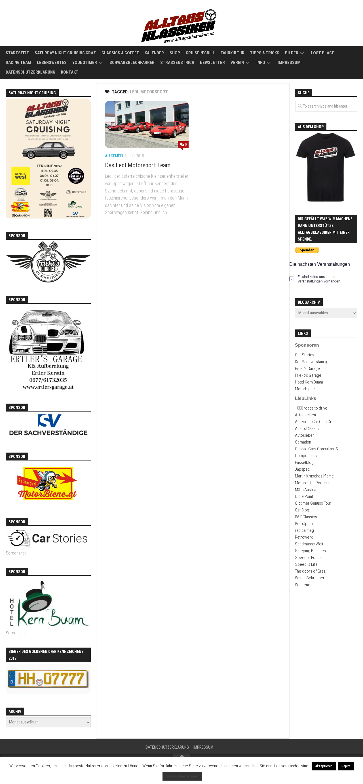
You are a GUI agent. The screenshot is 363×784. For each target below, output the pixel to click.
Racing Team (18, 62)
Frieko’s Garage (308, 375)
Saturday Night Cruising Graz (65, 52)
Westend (302, 584)
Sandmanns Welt (309, 544)
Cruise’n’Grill (200, 52)
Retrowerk (304, 537)
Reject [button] (346, 766)
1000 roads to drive (311, 408)
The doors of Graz (310, 571)
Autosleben (305, 435)
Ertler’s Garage (307, 368)
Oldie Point (304, 496)
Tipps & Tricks (264, 52)
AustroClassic (307, 428)
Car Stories (304, 354)
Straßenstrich (177, 62)
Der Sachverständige (313, 361)
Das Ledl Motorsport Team (137, 165)
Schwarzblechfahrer (132, 62)
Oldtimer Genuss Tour (313, 503)
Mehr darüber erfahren (182, 776)
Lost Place (322, 52)
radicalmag (304, 530)
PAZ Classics (306, 516)
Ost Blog (302, 510)
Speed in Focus (308, 557)
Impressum (289, 62)
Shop (175, 52)
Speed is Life (306, 564)
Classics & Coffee (120, 52)
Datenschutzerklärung (30, 72)
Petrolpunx (304, 523)
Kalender (154, 52)
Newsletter (212, 62)
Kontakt (69, 72)
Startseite (17, 52)
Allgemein (114, 156)
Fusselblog (304, 462)
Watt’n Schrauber (309, 577)
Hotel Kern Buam (309, 382)
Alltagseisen (305, 414)
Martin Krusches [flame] (315, 476)
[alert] (326, 279)
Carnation (303, 442)
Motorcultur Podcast (312, 482)
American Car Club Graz (315, 421)
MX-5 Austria (305, 489)
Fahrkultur (232, 52)
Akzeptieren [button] (323, 766)
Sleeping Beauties (310, 550)
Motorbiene (305, 388)
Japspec (302, 469)
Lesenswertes (52, 62)
